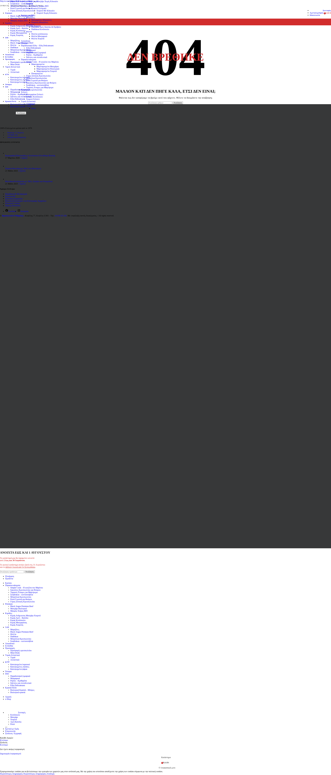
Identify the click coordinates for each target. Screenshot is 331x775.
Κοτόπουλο (15, 715)
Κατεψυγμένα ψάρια (18, 82)
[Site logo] (6, 19)
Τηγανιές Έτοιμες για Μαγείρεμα (23, 1)
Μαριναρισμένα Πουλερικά (47, 69)
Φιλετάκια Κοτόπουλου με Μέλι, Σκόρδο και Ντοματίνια (28, 181)
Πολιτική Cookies (12, 203)
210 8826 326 (12, 135)
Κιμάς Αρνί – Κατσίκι (19, 28)
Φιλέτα (13, 45)
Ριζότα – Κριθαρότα (18, 94)
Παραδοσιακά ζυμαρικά (20, 90)
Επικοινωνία (10, 196)
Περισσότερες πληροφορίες (23, 774)
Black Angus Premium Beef (21, 16)
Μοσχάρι (14, 717)
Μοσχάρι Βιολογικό (18, 18)
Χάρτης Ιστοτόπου (12, 205)
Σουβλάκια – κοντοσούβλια (21, 4)
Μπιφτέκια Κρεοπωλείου (20, 6)
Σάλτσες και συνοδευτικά (20, 97)
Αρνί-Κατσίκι (15, 722)
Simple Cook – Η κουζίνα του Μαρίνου (26, 588)
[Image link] (11, 124)
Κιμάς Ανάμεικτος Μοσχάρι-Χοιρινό (25, 26)
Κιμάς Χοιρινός (16, 35)
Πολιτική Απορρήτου (14, 198)
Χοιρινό (13, 719)
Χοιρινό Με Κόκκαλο (45, 11)
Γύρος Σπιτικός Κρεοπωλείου (22, 11)
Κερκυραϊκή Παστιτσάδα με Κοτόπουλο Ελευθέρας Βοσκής (30, 155)
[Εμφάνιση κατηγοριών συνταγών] (6, 727)
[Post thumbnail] (10, 153)
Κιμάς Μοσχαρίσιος (18, 33)
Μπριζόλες (14, 40)
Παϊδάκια (14, 47)
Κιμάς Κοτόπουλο (17, 30)
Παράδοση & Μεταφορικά (16, 194)
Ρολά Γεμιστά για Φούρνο (21, 8)
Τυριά (12, 70)
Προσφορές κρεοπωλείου (21, 62)
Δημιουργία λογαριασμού (10, 754)
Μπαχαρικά (15, 92)
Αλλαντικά (14, 72)
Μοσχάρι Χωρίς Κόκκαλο (47, 1)
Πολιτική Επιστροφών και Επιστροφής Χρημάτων (25, 201)
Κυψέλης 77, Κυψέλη (15, 133)
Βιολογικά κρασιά (17, 106)
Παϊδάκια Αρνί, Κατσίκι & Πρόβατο (46, 27)
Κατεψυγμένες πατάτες (19, 80)
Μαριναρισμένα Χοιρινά (46, 71)
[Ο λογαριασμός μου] (321, 13)
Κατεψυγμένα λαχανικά (20, 77)
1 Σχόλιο (23, 158)
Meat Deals (15, 64)
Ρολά (12, 724)
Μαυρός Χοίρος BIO (19, 21)
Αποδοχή (50, 774)
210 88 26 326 (61, 216)
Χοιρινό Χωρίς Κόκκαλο (46, 13)
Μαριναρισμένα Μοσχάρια (47, 66)
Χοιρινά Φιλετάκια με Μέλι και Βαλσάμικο (23, 168)
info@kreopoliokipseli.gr (16, 137)
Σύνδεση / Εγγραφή (13, 733)
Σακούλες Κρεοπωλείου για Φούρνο (25, 590)
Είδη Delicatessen (17, 99)
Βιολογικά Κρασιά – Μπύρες (22, 104)
